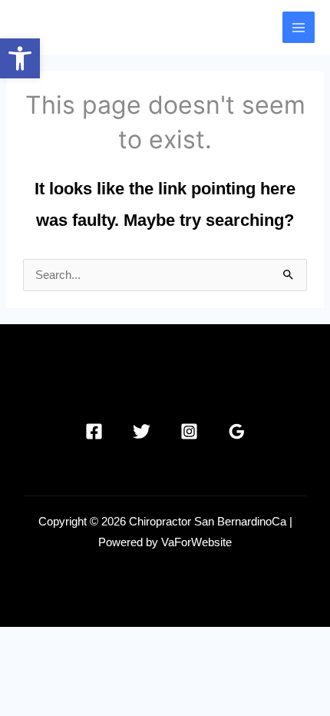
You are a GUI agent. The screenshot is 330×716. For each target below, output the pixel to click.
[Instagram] (189, 431)
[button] (20, 58)
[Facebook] (94, 431)
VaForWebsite (196, 542)
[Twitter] (141, 431)
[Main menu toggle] (298, 28)
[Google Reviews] (237, 431)
